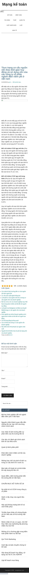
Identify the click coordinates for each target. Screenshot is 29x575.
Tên (3, 370)
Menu (2, 11)
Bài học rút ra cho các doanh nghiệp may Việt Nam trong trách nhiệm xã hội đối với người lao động (14, 304)
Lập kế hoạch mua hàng (10, 560)
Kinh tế (10, 335)
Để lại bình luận (17, 82)
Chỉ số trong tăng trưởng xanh (10, 320)
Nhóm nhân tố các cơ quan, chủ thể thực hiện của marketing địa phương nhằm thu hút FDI (14, 524)
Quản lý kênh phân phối (9, 447)
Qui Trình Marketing (8, 539)
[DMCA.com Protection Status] (4, 574)
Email (3, 378)
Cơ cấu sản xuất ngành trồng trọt (10, 295)
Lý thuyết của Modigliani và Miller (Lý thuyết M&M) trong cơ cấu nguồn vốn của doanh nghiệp (13, 310)
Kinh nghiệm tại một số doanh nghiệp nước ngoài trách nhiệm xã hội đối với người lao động (13, 316)
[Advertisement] (14, 48)
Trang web (4, 386)
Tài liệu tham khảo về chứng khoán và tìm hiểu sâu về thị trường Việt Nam (14, 514)
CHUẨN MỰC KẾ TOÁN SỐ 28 (12, 483)
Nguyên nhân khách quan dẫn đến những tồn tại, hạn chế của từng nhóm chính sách (13, 424)
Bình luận (4, 353)
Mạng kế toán (14, 4)
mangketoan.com (19, 570)
